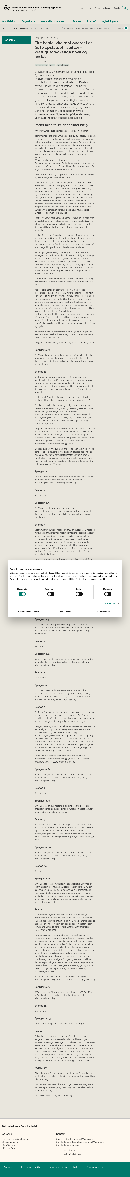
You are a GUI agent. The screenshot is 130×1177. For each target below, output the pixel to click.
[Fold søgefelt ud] (125, 8)
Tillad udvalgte (65, 611)
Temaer (77, 21)
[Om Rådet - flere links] (14, 20)
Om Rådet (7, 21)
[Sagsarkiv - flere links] (33, 20)
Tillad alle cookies (102, 611)
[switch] (50, 594)
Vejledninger (109, 21)
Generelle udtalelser (52, 21)
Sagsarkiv (27, 21)
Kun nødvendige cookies (28, 611)
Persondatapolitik (95, 1167)
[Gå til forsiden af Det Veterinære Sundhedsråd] (31, 8)
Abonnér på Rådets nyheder (65, 1167)
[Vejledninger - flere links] (117, 20)
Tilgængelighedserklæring (32, 1167)
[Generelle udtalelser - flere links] (65, 20)
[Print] (126, 28)
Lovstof (91, 21)
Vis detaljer (110, 603)
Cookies (8, 1167)
